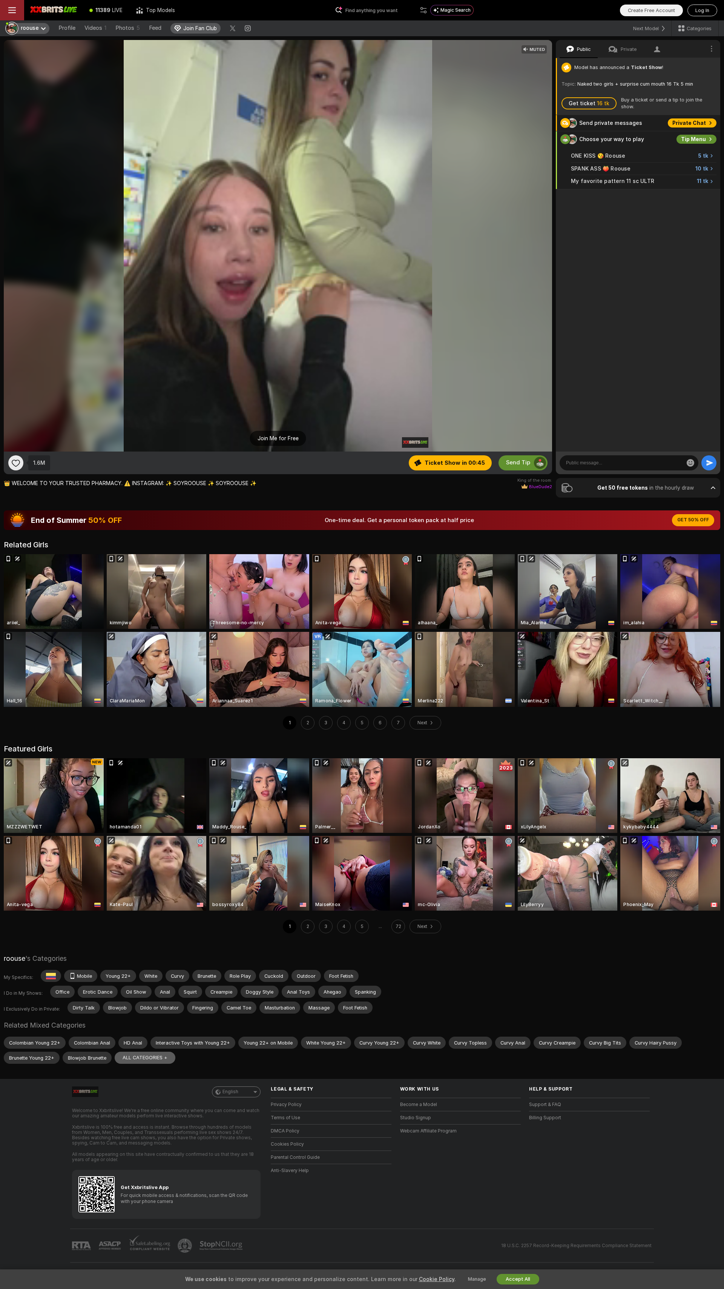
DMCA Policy (285, 1131)
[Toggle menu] (12, 10)
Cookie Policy (436, 1279)
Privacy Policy (286, 1104)
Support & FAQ (545, 1104)
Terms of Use (285, 1117)
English (230, 1091)
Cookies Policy (287, 1144)
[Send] (708, 462)
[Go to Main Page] (53, 10)
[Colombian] (51, 976)
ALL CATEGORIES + (145, 1057)
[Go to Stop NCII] (221, 1245)
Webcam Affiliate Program (428, 1131)
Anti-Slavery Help (290, 1170)
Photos (127, 28)
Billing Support (545, 1117)
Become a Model (418, 1104)
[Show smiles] (690, 462)
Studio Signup (415, 1117)
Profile (66, 28)
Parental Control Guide (295, 1157)
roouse (14, 958)
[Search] (423, 10)
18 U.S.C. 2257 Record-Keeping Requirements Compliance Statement (576, 1245)
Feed (155, 28)
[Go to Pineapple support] (185, 1245)
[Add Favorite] (15, 462)
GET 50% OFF (693, 519)
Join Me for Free (278, 438)
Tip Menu (693, 139)
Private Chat (689, 123)
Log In (702, 10)
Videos (95, 28)
